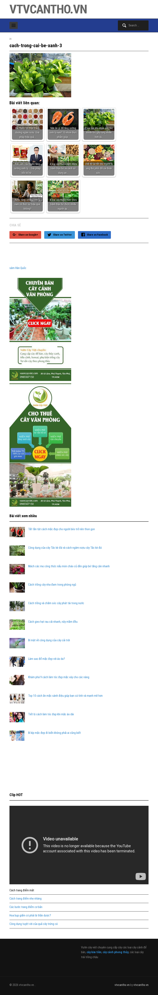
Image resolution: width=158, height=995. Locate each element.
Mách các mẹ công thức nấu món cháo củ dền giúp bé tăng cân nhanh (69, 566)
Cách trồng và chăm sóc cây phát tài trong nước (56, 603)
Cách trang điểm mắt (21, 890)
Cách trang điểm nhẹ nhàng (25, 898)
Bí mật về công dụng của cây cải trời (49, 640)
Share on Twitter (62, 234)
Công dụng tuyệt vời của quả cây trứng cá (33, 924)
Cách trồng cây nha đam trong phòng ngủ (52, 584)
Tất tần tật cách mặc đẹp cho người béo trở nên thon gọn (61, 529)
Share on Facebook (97, 234)
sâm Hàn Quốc (17, 268)
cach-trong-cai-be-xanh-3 (35, 45)
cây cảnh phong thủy (116, 952)
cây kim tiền (94, 952)
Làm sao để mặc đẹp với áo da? (46, 658)
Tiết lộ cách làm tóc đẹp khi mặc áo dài (51, 714)
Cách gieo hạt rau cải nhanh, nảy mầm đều (53, 621)
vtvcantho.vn (48, 9)
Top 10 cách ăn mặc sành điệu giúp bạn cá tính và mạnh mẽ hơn (65, 695)
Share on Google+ (28, 234)
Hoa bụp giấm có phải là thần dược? (30, 915)
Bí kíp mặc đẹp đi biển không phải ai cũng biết (54, 732)
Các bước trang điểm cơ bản (25, 907)
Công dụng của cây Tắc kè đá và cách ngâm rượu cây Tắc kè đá (65, 547)
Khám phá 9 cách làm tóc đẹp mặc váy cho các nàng (58, 677)
